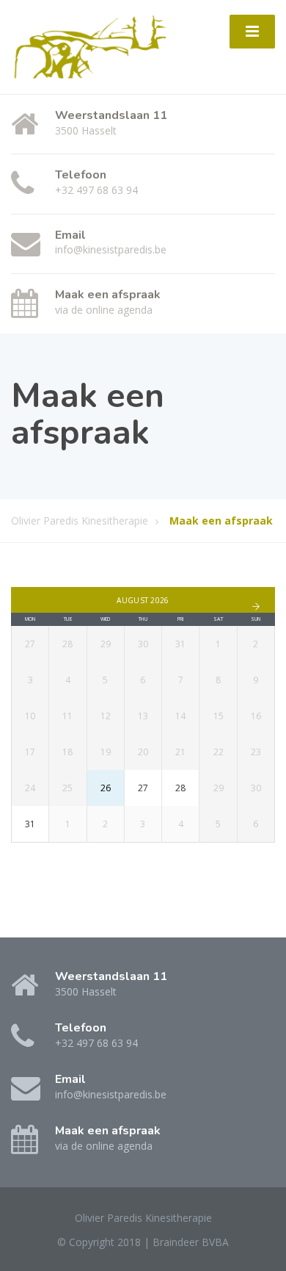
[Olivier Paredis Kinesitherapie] (90, 46)
